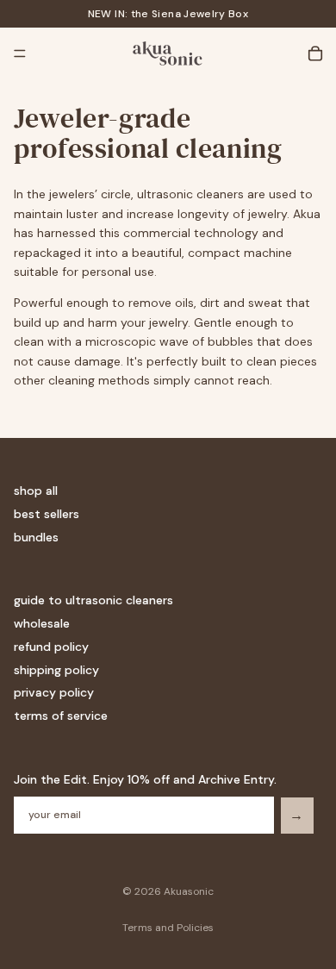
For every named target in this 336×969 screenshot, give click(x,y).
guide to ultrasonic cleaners (93, 600)
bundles (36, 537)
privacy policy (54, 693)
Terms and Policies (168, 928)
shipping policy (56, 670)
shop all (36, 491)
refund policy (51, 646)
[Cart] (315, 53)
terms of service (61, 715)
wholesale (42, 623)
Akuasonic (189, 891)
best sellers (46, 514)
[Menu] (20, 53)
